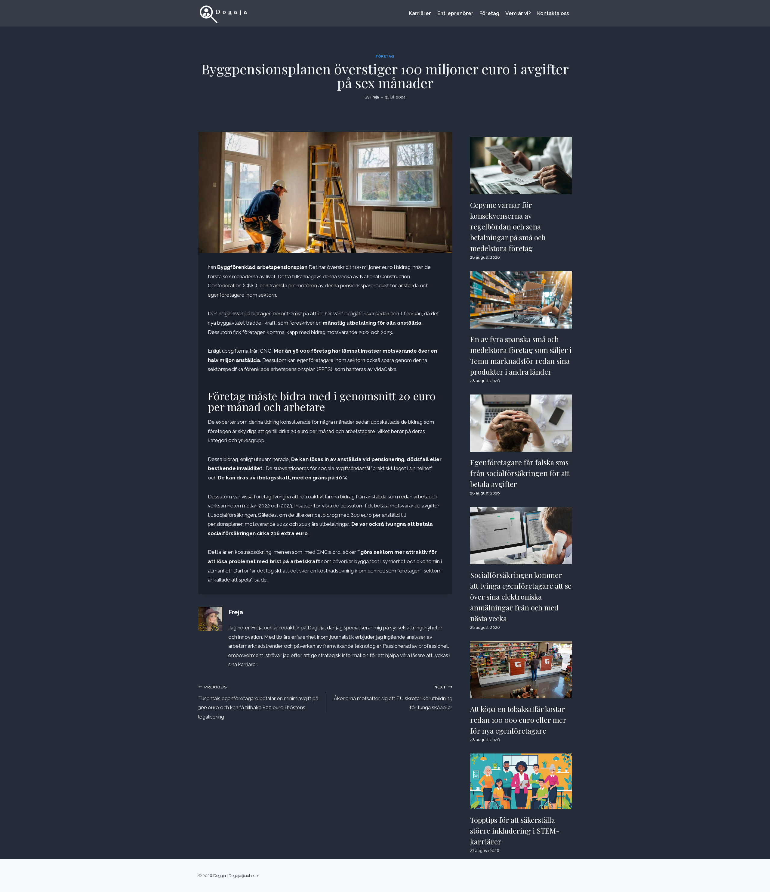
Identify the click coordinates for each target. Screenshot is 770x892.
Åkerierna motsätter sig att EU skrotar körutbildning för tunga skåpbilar (393, 698)
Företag (489, 13)
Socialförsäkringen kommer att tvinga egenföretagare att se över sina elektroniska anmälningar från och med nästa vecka (520, 596)
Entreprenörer (455, 13)
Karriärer (420, 13)
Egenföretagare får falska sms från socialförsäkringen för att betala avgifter (519, 473)
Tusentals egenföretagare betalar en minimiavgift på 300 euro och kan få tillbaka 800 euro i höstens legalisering (258, 702)
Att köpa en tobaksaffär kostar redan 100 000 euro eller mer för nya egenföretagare (518, 719)
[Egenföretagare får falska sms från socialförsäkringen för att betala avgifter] (521, 423)
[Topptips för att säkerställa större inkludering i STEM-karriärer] (521, 781)
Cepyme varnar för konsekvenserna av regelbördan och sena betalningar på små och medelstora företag (508, 226)
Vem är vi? (518, 13)
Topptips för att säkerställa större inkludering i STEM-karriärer (515, 830)
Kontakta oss (553, 13)
